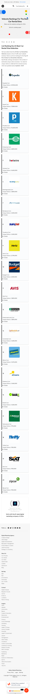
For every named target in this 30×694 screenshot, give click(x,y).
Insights (3, 603)
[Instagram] (13, 528)
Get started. (23, 2)
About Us (4, 553)
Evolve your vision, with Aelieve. (11, 2)
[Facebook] (8, 528)
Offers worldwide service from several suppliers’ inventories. (15, 343)
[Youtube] (17, 528)
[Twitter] (10, 528)
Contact (4, 587)
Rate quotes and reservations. (15, 428)
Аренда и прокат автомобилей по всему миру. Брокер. (15, 215)
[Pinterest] (19, 528)
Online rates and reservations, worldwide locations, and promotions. (15, 449)
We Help (4, 571)
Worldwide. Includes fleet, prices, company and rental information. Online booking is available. (15, 279)
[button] (7, 42)
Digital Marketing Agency (8, 535)
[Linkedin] (15, 528)
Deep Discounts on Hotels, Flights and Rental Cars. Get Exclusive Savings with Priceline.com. (15, 130)
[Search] (13, 6)
